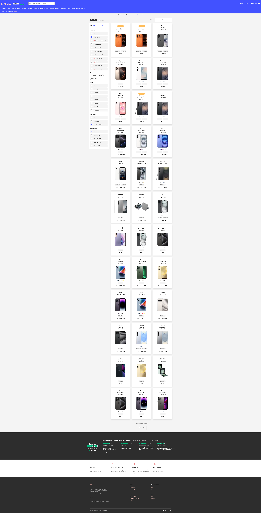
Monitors (57, 8)
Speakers (52, 8)
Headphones (36, 8)
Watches (30, 8)
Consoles (24, 8)
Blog (131, 494)
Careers (152, 491)
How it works (254, 3)
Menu (4, 8)
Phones (8, 8)
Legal (152, 496)
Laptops (14, 8)
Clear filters (105, 25)
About (241, 3)
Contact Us (153, 489)
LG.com (83, 8)
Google (93, 78)
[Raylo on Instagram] (165, 510)
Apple (101, 75)
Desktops (42, 8)
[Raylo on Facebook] (163, 510)
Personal (15, 3)
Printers (78, 8)
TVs (47, 8)
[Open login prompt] (259, 3)
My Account (133, 487)
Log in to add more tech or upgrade (135, 14)
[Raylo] (7, 3)
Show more (141, 427)
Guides (152, 494)
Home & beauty (71, 8)
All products (9, 11)
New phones (133, 496)
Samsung (94, 75)
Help (247, 3)
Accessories (63, 8)
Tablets (18, 8)
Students (153, 498)
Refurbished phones (134, 498)
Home (3, 11)
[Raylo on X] (168, 510)
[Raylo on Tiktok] (170, 510)
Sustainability (133, 489)
